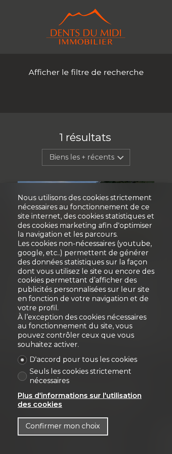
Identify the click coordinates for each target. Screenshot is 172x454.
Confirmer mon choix (63, 426)
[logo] (86, 27)
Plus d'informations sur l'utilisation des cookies (80, 400)
